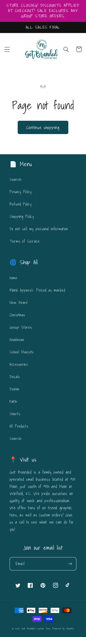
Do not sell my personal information (39, 229)
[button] (7, 49)
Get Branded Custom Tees (36, 628)
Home (13, 278)
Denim (14, 389)
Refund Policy (20, 204)
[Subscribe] (70, 563)
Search (15, 179)
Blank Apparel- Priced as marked (37, 290)
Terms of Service (25, 241)
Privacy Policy (21, 191)
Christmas (17, 315)
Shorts (15, 413)
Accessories (19, 364)
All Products (19, 426)
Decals (15, 376)
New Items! (19, 302)
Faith (13, 401)
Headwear (17, 339)
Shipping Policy (22, 216)
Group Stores (21, 327)
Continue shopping (42, 127)
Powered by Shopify (63, 628)
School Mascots (22, 352)
